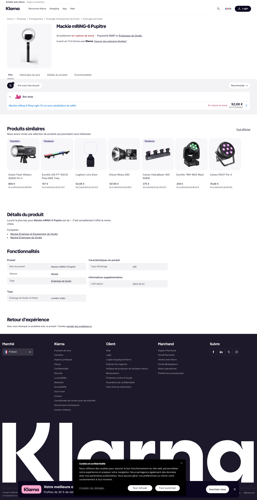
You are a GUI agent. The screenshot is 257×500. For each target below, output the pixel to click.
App (65, 8)
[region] (129, 477)
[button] (228, 8)
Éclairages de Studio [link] (93, 19)
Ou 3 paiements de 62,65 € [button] (120, 187)
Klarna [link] (10, 19)
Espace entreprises (35, 2)
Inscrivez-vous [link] (217, 489)
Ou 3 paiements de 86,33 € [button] (187, 187)
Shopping (54, 8)
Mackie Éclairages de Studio (26, 237)
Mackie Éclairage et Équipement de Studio (34, 233)
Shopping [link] (21, 19)
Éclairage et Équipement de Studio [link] (63, 19)
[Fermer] (181, 463)
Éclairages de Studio (130, 35)
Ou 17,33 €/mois (236, 107)
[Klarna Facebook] (213, 352)
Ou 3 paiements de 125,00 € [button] (154, 187)
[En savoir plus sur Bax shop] (10, 97)
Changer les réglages (91, 488)
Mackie (54, 274)
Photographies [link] (36, 19)
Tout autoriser (167, 488)
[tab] (10, 75)
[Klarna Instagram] (236, 352)
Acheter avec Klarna (15, 2)
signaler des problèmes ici (79, 326)
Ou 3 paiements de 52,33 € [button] (53, 187)
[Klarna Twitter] (228, 352)
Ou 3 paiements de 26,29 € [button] (221, 187)
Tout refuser (140, 488)
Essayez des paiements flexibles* (110, 41)
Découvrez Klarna (37, 8)
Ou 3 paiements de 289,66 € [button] (20, 187)
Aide (72, 8)
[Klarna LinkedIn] (221, 352)
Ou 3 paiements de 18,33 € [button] (87, 187)
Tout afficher (243, 129)
